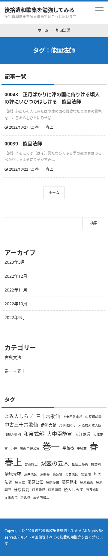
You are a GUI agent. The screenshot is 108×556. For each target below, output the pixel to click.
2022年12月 (15, 276)
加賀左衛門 (12, 434)
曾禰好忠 (31, 464)
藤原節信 (52, 482)
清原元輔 (12, 474)
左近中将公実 (30, 448)
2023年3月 (14, 262)
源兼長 (45, 474)
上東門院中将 (72, 417)
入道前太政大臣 (89, 425)
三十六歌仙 (48, 416)
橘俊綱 (96, 464)
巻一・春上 (44, 127)
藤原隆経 (38, 490)
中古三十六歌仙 (21, 424)
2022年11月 (15, 290)
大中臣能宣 (59, 433)
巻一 (51, 446)
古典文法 (12, 357)
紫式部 (86, 474)
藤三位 (20, 482)
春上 (13, 462)
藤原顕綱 (54, 490)
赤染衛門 (11, 497)
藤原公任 (35, 482)
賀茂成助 (92, 490)
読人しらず (73, 489)
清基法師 (30, 474)
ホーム (54, 192)
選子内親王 (41, 497)
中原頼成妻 (93, 417)
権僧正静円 (80, 464)
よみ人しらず (18, 416)
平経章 (82, 448)
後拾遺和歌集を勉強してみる (39, 9)
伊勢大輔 (48, 425)
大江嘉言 (83, 434)
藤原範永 (69, 482)
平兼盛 (68, 448)
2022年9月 (14, 317)
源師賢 (57, 474)
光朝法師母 (67, 425)
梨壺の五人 (54, 463)
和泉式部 (34, 433)
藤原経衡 (86, 482)
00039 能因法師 (23, 143)
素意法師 (71, 474)
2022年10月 (15, 303)
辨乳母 (25, 497)
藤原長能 (21, 489)
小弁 (13, 448)
